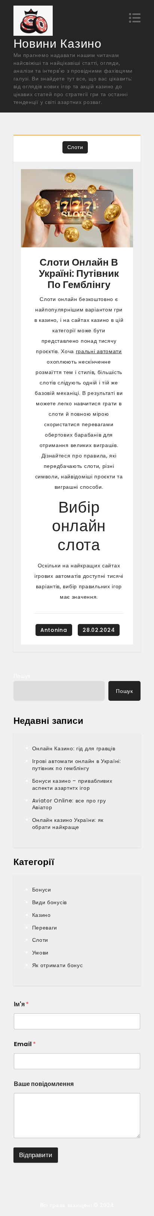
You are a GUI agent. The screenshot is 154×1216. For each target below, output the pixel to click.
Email (25, 1044)
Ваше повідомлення (44, 1083)
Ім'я (21, 1004)
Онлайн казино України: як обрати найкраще (68, 823)
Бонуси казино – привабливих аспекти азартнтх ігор (72, 784)
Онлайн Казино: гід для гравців (74, 748)
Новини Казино (57, 43)
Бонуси (41, 889)
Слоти (75, 147)
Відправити (35, 1154)
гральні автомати (99, 351)
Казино (41, 915)
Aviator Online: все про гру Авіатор (69, 804)
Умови (40, 952)
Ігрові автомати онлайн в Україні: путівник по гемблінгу (76, 764)
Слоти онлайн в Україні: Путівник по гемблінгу (79, 273)
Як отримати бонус (57, 965)
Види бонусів (49, 902)
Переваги (45, 927)
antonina (53, 630)
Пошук (22, 676)
